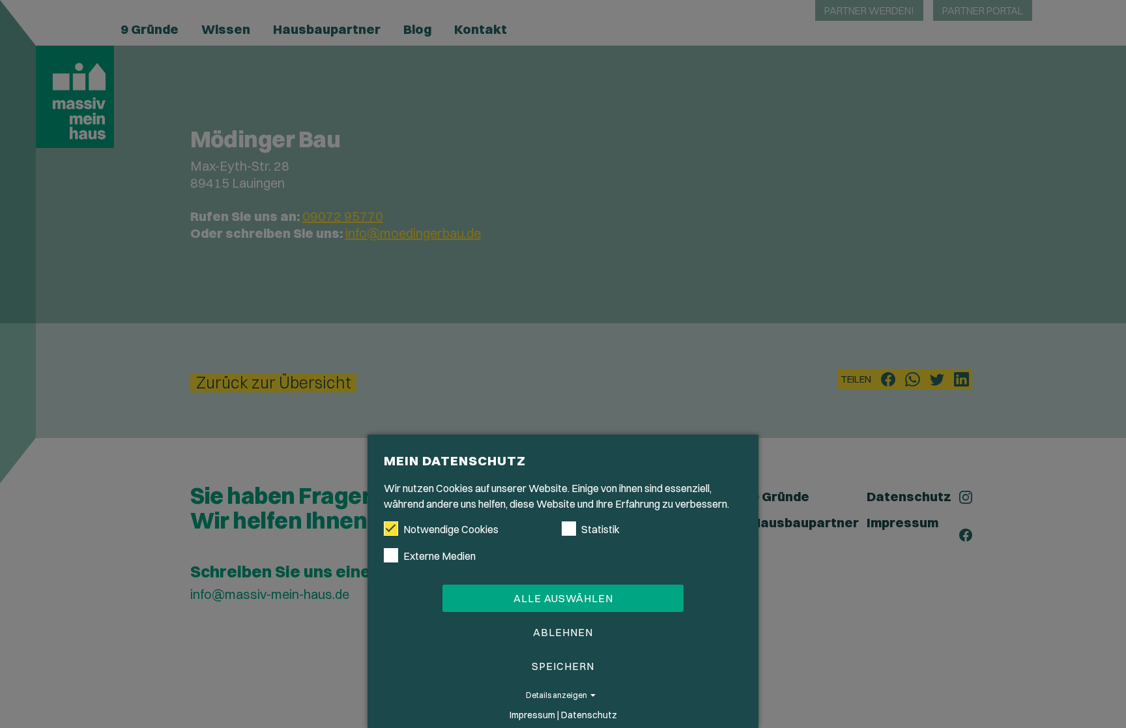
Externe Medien (439, 555)
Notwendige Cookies (450, 529)
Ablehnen (563, 632)
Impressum (532, 715)
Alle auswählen (563, 598)
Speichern (563, 666)
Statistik (600, 529)
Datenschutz (589, 715)
